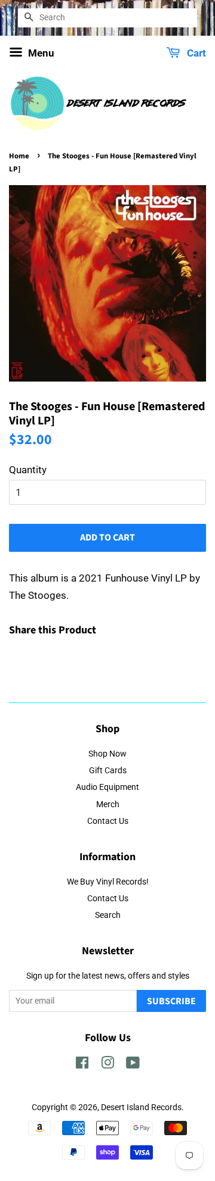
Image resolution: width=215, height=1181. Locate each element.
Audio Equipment (107, 787)
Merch (107, 804)
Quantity (28, 470)
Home (19, 156)
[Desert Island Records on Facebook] (82, 1065)
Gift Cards (108, 771)
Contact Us (107, 821)
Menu (40, 53)
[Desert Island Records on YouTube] (133, 1065)
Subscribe (171, 1001)
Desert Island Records (141, 1107)
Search (108, 915)
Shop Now (107, 754)
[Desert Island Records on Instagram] (107, 1065)
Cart (195, 53)
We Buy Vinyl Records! (108, 882)
